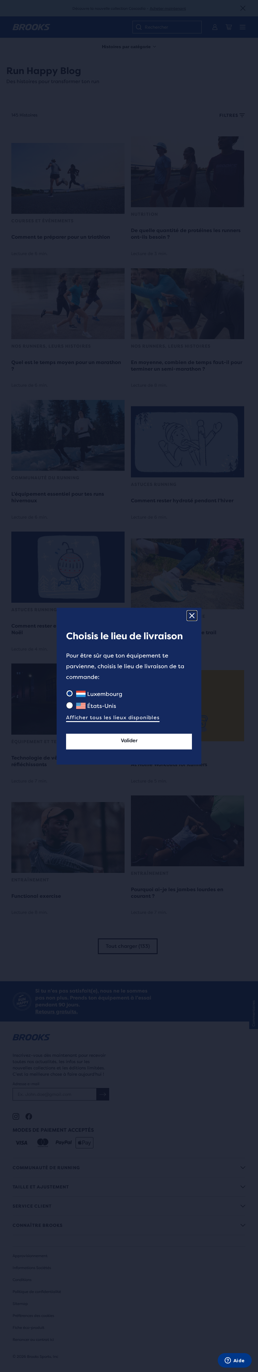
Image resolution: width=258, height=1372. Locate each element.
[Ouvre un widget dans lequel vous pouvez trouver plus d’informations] (234, 1361)
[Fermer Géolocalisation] (192, 615)
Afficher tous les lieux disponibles (113, 717)
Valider (129, 740)
